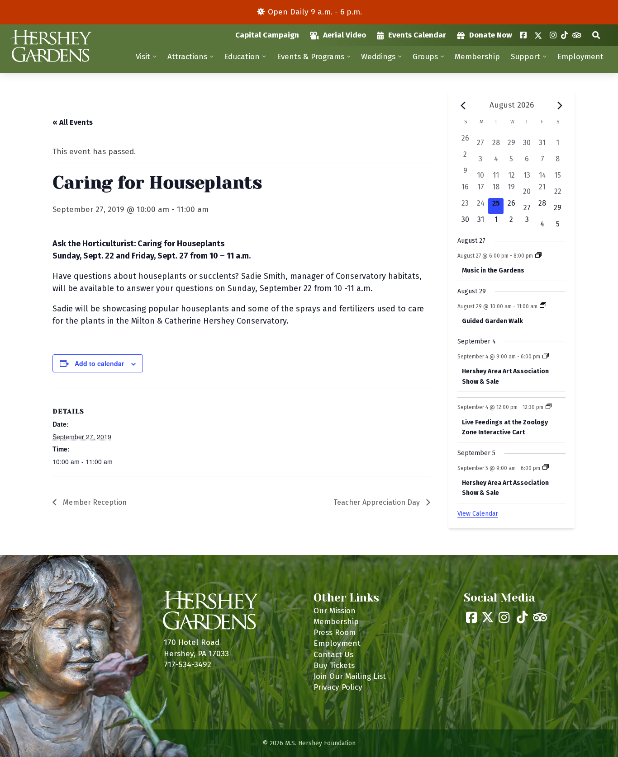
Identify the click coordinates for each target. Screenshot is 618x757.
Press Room (335, 632)
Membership (477, 56)
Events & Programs (310, 56)
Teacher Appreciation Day (377, 502)
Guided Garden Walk (492, 321)
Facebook (523, 35)
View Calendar (477, 513)
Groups (425, 56)
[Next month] (560, 105)
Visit (143, 56)
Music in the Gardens (493, 270)
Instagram (553, 35)
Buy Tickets (334, 665)
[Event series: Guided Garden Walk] (543, 306)
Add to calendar (99, 363)
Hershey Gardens (50, 46)
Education (242, 56)
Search (596, 35)
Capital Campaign (267, 35)
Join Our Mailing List (350, 676)
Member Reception (94, 502)
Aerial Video (344, 35)
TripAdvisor (576, 35)
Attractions (187, 56)
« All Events (72, 122)
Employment (580, 56)
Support (525, 56)
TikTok (564, 35)
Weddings (378, 56)
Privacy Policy (338, 687)
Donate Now (490, 35)
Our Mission (335, 611)
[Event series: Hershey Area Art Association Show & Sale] (545, 356)
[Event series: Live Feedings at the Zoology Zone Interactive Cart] (549, 407)
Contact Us (333, 654)
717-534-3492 (187, 664)
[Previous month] (462, 105)
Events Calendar (417, 35)
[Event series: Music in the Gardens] (538, 256)
